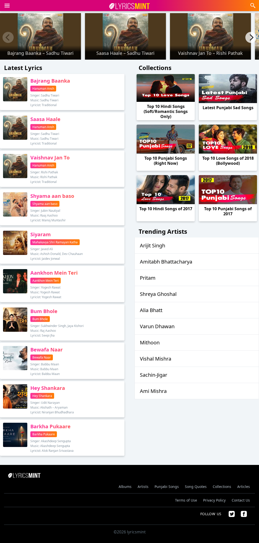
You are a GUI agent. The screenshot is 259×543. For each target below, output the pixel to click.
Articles (243, 486)
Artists (143, 486)
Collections (222, 486)
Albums (125, 486)
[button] (7, 6)
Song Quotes (196, 486)
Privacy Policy (214, 500)
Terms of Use (186, 500)
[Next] (250, 37)
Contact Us (241, 500)
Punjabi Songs (167, 486)
